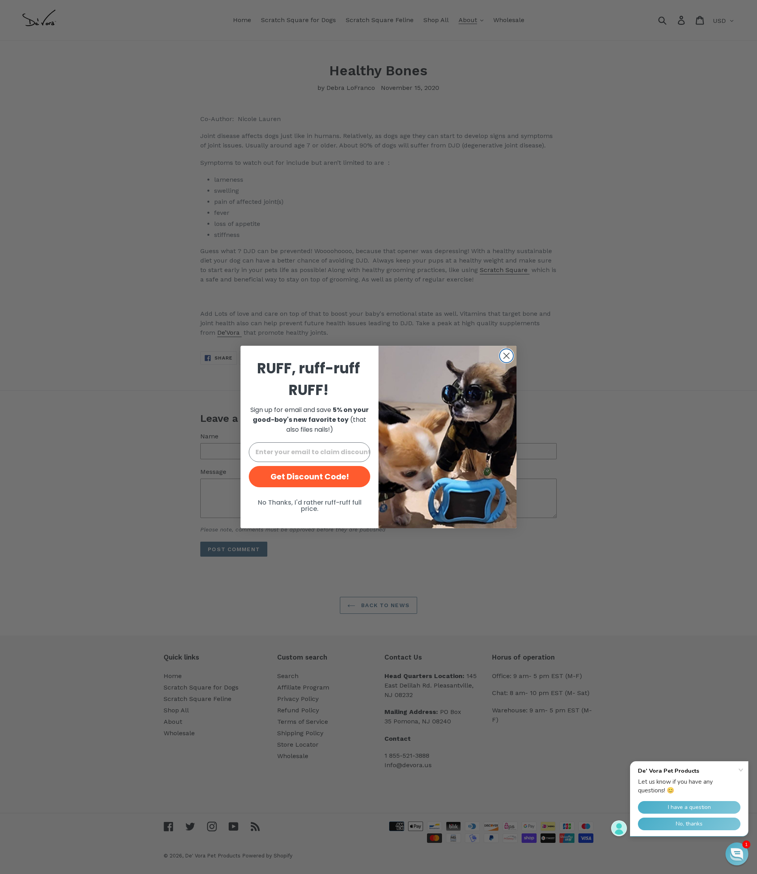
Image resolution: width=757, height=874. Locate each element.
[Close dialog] (506, 356)
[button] (736, 853)
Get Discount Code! (309, 476)
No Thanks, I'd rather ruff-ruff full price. (310, 505)
